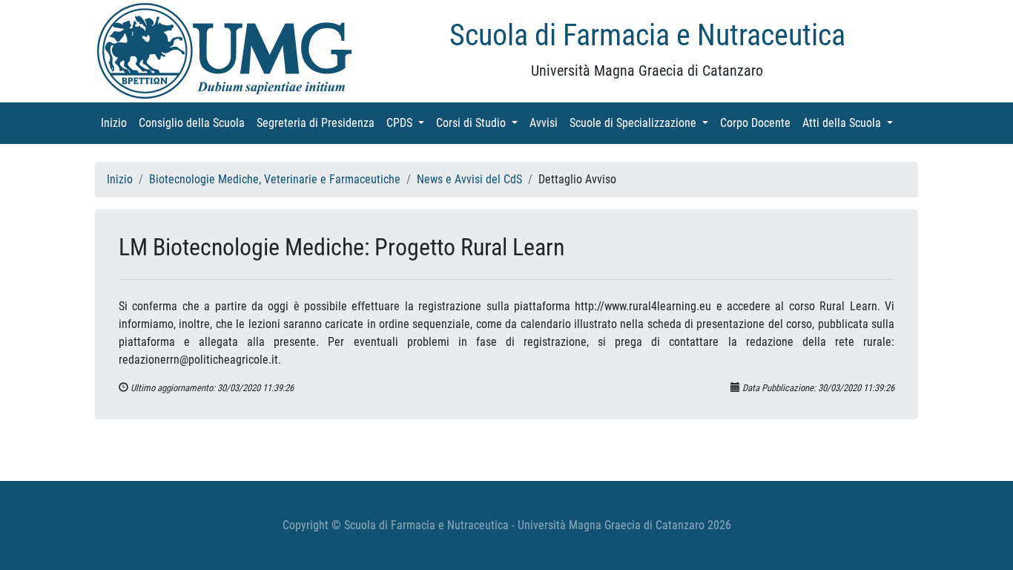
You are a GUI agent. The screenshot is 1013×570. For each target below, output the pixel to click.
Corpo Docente (758, 123)
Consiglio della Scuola (195, 123)
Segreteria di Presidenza (318, 123)
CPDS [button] (408, 123)
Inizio (117, 123)
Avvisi (546, 123)
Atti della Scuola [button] (850, 123)
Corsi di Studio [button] (480, 123)
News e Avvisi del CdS (469, 179)
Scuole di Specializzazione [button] (642, 123)
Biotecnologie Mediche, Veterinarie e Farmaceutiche (274, 179)
